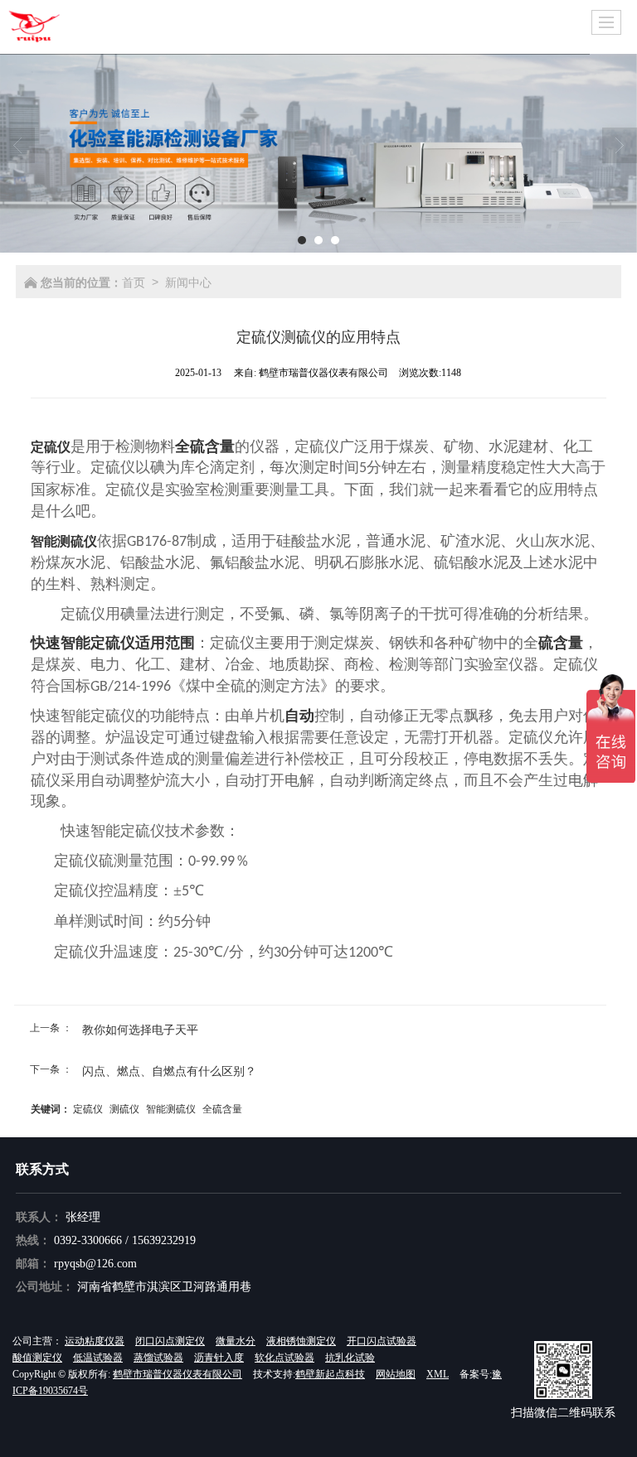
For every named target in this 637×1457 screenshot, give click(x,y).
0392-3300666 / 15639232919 (125, 1240)
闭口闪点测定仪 (170, 1341)
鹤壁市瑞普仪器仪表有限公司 (177, 1374)
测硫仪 (124, 1108)
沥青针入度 (219, 1357)
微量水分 (235, 1341)
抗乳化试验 (350, 1357)
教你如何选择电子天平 (140, 1028)
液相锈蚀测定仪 (301, 1341)
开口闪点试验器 (381, 1341)
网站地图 (396, 1374)
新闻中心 (188, 281)
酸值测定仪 (37, 1357)
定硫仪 (88, 1108)
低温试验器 (98, 1357)
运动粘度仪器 (94, 1341)
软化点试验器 (284, 1357)
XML (437, 1374)
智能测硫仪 (171, 1108)
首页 (133, 281)
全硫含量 (222, 1108)
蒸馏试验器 (158, 1357)
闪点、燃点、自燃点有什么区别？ (169, 1070)
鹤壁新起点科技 (330, 1374)
